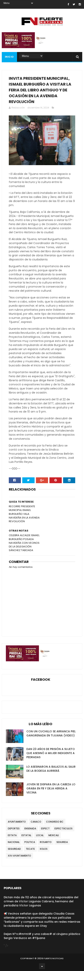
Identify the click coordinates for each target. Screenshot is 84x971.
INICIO (9, 56)
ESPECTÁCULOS (63, 828)
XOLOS (43, 848)
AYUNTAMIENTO (17, 821)
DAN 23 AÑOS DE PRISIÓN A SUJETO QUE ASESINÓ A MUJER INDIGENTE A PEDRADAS (50, 753)
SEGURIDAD (14, 848)
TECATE (30, 848)
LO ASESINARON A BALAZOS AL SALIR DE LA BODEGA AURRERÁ (51, 769)
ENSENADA (30, 828)
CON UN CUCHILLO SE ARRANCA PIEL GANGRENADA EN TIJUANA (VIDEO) (51, 733)
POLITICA (29, 842)
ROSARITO (46, 842)
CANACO (36, 821)
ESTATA (12, 835)
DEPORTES (14, 828)
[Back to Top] (42, 966)
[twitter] (73, 4)
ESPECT (45, 828)
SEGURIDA (62, 842)
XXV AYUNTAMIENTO (19, 855)
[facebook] (68, 4)
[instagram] (79, 4)
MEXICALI (53, 835)
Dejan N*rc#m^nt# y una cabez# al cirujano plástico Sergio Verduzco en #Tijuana (42, 936)
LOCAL (40, 835)
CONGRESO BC (54, 821)
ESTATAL (26, 835)
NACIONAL (14, 842)
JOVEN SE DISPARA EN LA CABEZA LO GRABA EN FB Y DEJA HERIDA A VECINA (50, 788)
